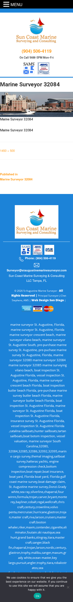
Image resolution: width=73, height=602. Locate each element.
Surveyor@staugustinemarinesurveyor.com (37, 270)
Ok (37, 596)
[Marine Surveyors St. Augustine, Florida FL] (36, 29)
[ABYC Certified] (44, 67)
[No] (68, 587)
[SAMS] (29, 68)
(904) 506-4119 (37, 51)
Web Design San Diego (47, 300)
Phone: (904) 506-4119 (40, 258)
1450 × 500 (7, 150)
